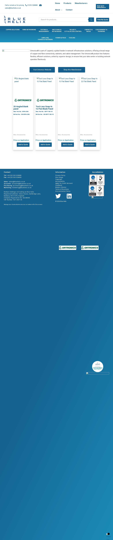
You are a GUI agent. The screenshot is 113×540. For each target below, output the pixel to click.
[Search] (91, 19)
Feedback (58, 185)
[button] (61, 10)
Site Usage (59, 177)
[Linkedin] (69, 196)
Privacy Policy (60, 175)
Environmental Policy (62, 191)
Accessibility (60, 181)
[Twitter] (58, 196)
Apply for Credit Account (64, 183)
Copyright (58, 179)
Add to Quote (23, 144)
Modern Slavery (60, 187)
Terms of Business (62, 189)
